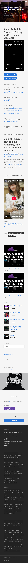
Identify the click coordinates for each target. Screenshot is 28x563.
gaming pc (18, 233)
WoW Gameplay (10, 513)
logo (11, 537)
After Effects (6, 490)
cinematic (6, 459)
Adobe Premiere (14, 453)
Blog (5, 495)
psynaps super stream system (15, 541)
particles (17, 539)
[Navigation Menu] (26, 1)
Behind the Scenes (8, 15)
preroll (21, 539)
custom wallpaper (8, 532)
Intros (22, 502)
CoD (14, 495)
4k (10, 521)
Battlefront (17, 490)
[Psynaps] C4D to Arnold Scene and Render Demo (13, 433)
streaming (6, 473)
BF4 (19, 492)
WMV (15, 478)
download (17, 464)
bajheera (19, 455)
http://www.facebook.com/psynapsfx (11, 113)
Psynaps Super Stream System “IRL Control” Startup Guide (13, 442)
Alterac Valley (19, 521)
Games (21, 497)
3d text (8, 453)
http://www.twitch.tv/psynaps (10, 107)
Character (18, 525)
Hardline (8, 534)
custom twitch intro (15, 462)
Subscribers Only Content (9, 508)
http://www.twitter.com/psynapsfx (15, 110)
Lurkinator (6, 445)
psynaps (11, 471)
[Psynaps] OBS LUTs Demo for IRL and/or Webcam (12, 438)
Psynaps (7, 13)
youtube (15, 482)
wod (18, 478)
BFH (7, 525)
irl (4, 537)
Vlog (21, 511)
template (15, 473)
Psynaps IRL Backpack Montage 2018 (11, 435)
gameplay (6, 466)
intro (10, 466)
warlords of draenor (8, 478)
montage (17, 469)
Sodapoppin (16, 471)
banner (15, 523)
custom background (8, 528)
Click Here (14, 420)
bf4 (15, 457)
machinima (6, 469)
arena (11, 455)
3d (4, 521)
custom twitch (7, 530)
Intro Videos (20, 534)
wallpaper (17, 475)
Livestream (6, 504)
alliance (14, 521)
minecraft (12, 469)
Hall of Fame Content (8, 502)
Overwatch (12, 539)
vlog (13, 475)
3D (4, 453)
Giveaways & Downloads (9, 499)
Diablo (21, 495)
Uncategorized (12, 17)
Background (10, 523)
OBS (21, 469)
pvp (5, 544)
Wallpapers (20, 546)
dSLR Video (15, 15)
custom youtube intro (8, 464)
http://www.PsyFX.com (13, 114)
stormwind (14, 544)
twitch (14, 235)
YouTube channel (10, 164)
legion (14, 466)
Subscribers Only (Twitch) (14, 506)
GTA (5, 534)
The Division (18, 508)
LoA (17, 466)
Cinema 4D (9, 495)
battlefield (11, 457)
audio (15, 455)
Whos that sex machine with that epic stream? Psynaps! (14, 381)
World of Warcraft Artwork (9, 550)
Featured (12, 497)
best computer (12, 233)
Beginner (6, 492)
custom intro (7, 462)
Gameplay (17, 497)
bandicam (6, 457)
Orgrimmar (6, 539)
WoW (5, 513)
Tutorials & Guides (8, 511)
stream (10, 235)
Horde (13, 534)
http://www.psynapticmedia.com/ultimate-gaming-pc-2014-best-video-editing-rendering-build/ (13, 92)
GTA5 (17, 499)
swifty (10, 473)
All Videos (20, 13)
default (17, 495)
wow (14, 480)
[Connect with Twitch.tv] (14, 408)
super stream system (8, 546)
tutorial (5, 475)
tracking (20, 473)
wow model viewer (8, 482)
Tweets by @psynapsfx (8, 354)
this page (9, 162)
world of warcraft (8, 480)
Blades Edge (12, 525)
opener (18, 537)
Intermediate (17, 502)
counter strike (12, 459)
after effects (6, 455)
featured (22, 464)
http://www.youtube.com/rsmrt (15, 108)
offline (14, 537)
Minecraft (6, 506)
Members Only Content (17, 504)
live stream (18, 164)
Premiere (6, 471)
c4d (18, 457)
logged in (11, 401)
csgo (17, 459)
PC (22, 233)
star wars (9, 544)
